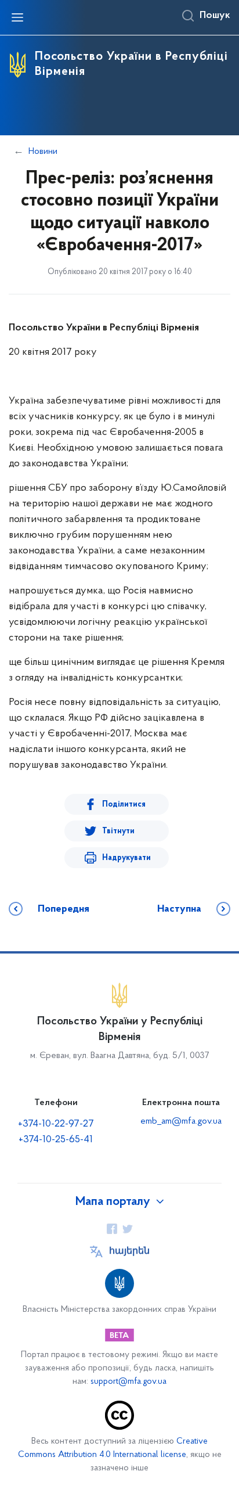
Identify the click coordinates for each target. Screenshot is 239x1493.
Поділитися (124, 804)
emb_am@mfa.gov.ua (181, 1121)
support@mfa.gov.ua (128, 1381)
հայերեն (129, 1251)
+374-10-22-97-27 (56, 1124)
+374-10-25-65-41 (56, 1140)
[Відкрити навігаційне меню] (17, 17)
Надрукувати (126, 858)
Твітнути (118, 831)
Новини (42, 151)
